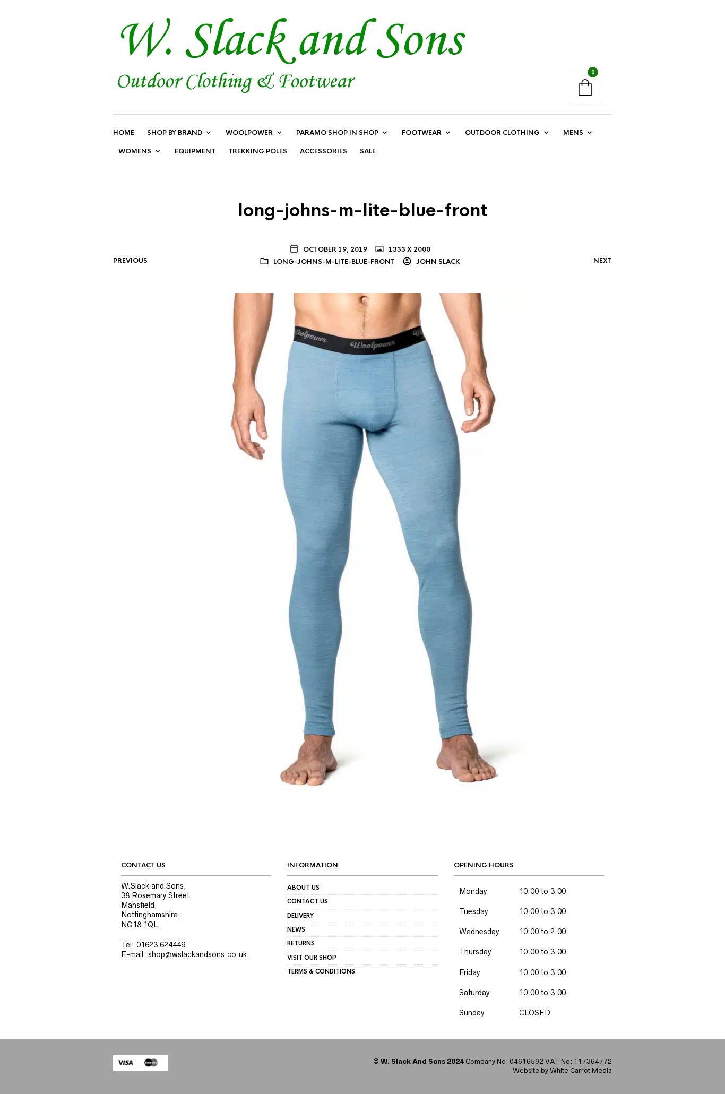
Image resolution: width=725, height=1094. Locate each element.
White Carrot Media (581, 1070)
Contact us (307, 901)
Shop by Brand (174, 132)
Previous (130, 260)
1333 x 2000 (408, 249)
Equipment (195, 151)
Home (123, 132)
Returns (301, 943)
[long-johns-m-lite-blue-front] (362, 542)
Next (602, 260)
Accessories (323, 151)
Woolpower (249, 132)
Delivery (300, 915)
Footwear (422, 132)
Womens (134, 151)
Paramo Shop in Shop (337, 132)
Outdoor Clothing (502, 132)
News (296, 929)
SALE (368, 151)
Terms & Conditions (321, 971)
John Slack (437, 261)
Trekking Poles (257, 151)
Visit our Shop (311, 957)
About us (303, 887)
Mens (573, 132)
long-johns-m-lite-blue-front (334, 261)
